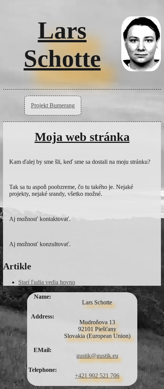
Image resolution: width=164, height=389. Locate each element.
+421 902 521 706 (97, 375)
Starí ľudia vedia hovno (46, 282)
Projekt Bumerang (53, 105)
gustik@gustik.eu (97, 355)
